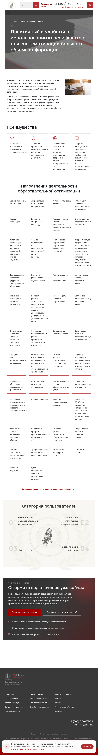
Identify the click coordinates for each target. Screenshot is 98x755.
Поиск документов (12, 711)
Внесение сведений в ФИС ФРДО (36, 222)
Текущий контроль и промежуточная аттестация (17, 453)
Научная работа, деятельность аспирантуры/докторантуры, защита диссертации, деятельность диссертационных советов (39, 309)
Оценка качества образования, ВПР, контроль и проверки (59, 360)
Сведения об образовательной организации (49, 734)
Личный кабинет (11, 698)
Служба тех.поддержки (39, 707)
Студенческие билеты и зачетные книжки (81, 432)
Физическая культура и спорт (58, 452)
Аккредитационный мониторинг (18, 202)
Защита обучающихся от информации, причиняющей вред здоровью (37, 248)
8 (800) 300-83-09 (69, 4)
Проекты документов (63, 694)
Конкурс (57, 698)
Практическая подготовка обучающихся (37, 384)
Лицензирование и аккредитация (60, 278)
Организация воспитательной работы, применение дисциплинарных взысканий (39, 338)
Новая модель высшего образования (59, 299)
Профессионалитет (39, 399)
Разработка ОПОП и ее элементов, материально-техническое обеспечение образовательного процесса (83, 409)
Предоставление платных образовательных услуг (61, 385)
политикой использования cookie (27, 749)
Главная (14, 21)
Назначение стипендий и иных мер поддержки (15, 300)
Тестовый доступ (12, 703)
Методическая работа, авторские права (81, 279)
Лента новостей (36, 694)
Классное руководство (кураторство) (38, 278)
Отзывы (57, 703)
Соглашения (59, 711)
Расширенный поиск (46, 5)
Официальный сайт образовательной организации (18, 358)
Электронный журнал (38, 703)
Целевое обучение (14, 469)
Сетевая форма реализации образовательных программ (61, 434)
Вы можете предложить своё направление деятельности (49, 489)
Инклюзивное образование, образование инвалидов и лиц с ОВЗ (59, 245)
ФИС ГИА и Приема (79, 451)
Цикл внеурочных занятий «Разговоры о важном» (37, 473)
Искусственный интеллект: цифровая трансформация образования (17, 281)
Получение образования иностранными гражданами (16, 385)
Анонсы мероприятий (38, 698)
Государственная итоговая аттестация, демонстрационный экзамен (61, 225)
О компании (9, 694)
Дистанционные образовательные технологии (83, 222)
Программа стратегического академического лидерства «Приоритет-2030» (18, 405)
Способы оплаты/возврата (65, 707)
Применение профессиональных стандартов (83, 384)
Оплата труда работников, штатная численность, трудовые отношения (16, 338)
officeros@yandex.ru (73, 7)
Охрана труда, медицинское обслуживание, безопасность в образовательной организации (39, 363)
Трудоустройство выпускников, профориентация (39, 452)
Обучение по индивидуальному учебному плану (83, 300)
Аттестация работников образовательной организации (83, 205)
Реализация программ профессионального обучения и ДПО (39, 434)
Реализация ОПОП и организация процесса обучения (15, 434)
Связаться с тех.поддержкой (61, 612)
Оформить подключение (25, 612)
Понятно (87, 746)
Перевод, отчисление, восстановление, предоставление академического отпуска (83, 361)
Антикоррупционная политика (61, 202)
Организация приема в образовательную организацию (83, 335)
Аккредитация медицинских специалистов (37, 204)
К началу (8, 680)
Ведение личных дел (15, 220)
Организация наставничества (60, 332)
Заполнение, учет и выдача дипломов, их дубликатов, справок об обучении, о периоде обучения (16, 250)
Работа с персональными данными (60, 402)
